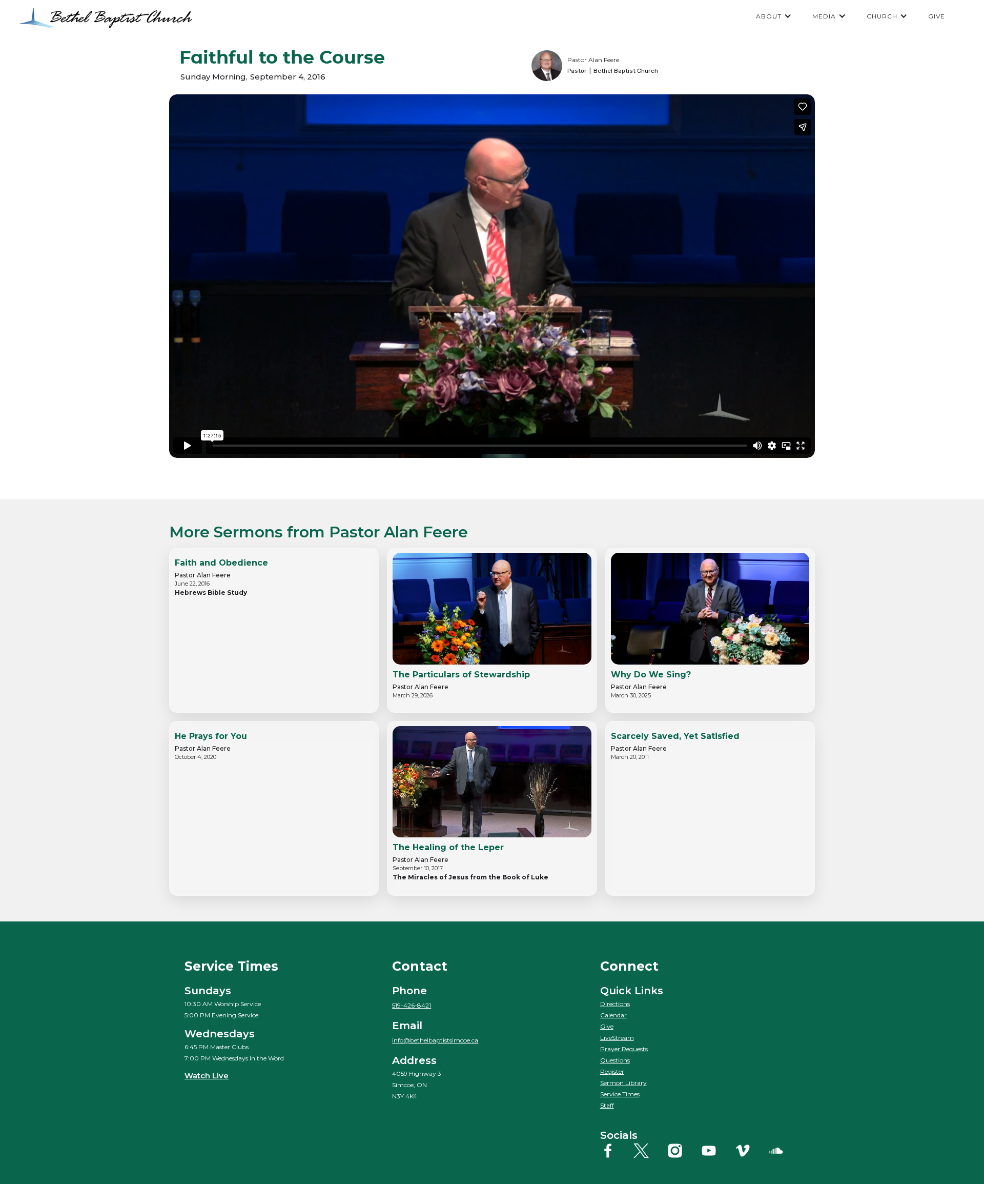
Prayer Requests (624, 1049)
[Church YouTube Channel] (716, 1150)
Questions (615, 1060)
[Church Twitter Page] (649, 1150)
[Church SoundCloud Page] (783, 1150)
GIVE (936, 16)
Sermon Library (623, 1083)
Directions (615, 1004)
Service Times (620, 1094)
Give (606, 1026)
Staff (607, 1105)
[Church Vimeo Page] (750, 1150)
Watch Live (206, 1075)
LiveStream (617, 1037)
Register (612, 1071)
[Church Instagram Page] (683, 1150)
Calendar (613, 1015)
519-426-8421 (411, 1005)
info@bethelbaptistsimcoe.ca (435, 1040)
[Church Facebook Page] (615, 1150)
